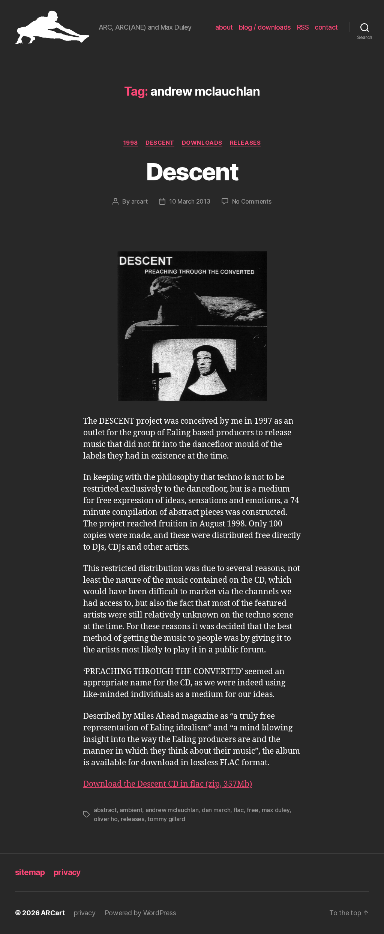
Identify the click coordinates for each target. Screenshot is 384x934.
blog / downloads (265, 27)
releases (245, 142)
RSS (303, 27)
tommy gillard (166, 819)
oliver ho (106, 819)
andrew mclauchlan (172, 810)
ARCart (52, 913)
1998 (130, 142)
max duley (276, 810)
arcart (139, 201)
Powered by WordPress (140, 913)
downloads (202, 142)
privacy (67, 872)
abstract (105, 810)
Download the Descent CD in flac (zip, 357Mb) (167, 784)
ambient (131, 810)
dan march (216, 810)
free (252, 810)
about (224, 27)
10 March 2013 (189, 201)
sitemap (30, 872)
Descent (160, 142)
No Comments (252, 201)
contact (326, 27)
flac (239, 810)
